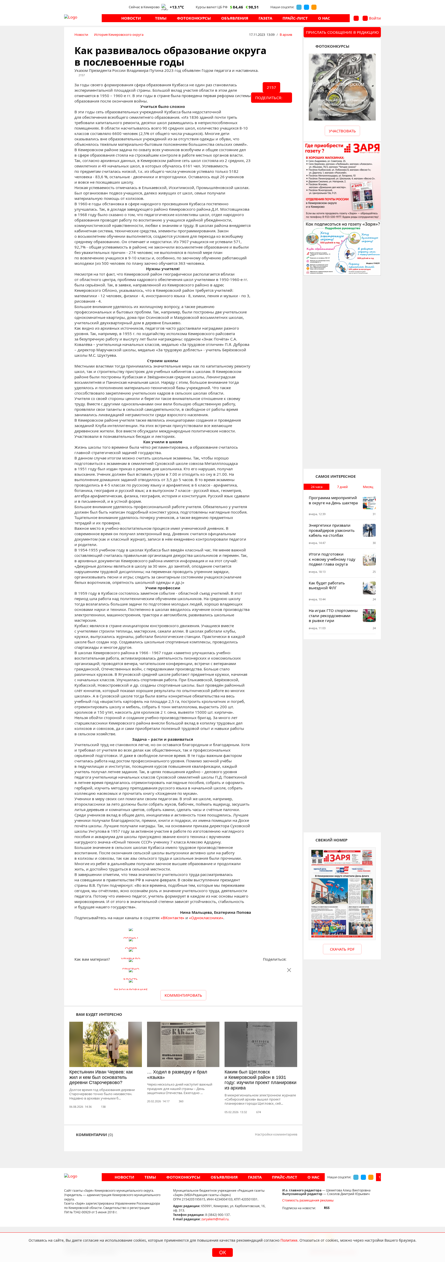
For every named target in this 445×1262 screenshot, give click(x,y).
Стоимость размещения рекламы (307, 1200)
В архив (286, 34)
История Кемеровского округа (118, 34)
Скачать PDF (342, 949)
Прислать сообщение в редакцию (342, 32)
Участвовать (342, 130)
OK (222, 1252)
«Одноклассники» (206, 917)
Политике (288, 1240)
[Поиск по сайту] (356, 18)
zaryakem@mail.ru (214, 1219)
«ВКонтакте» (172, 917)
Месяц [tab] (368, 486)
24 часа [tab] (316, 486)
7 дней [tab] (342, 486)
